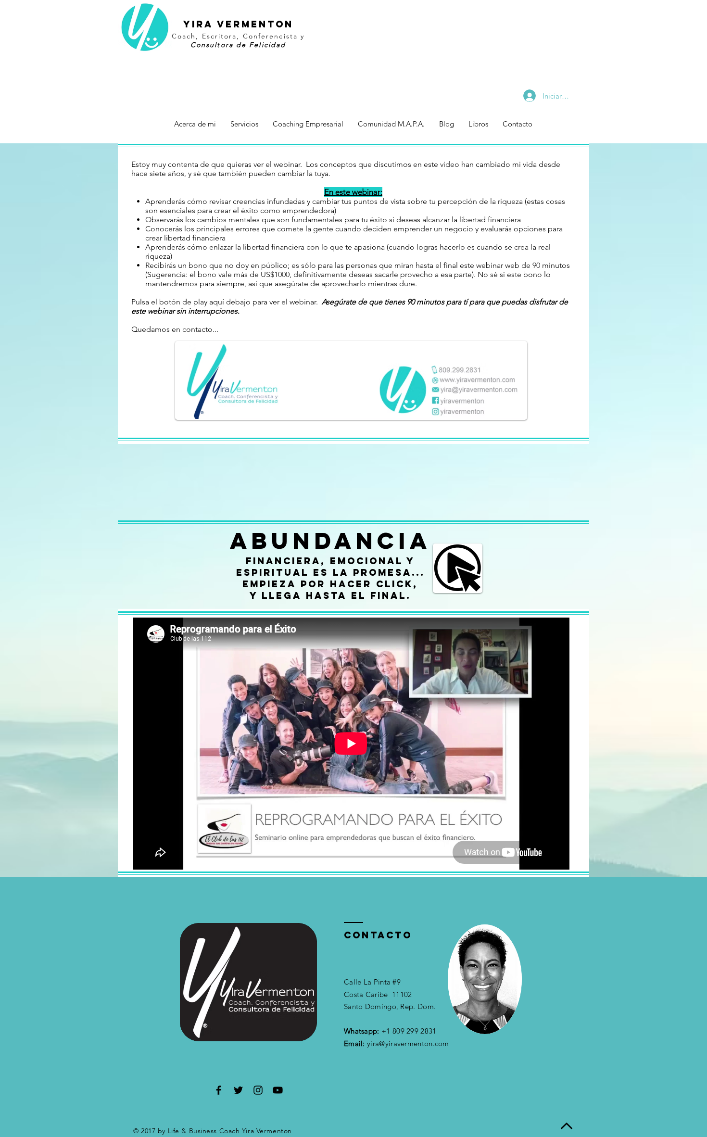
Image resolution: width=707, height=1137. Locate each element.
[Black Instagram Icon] (258, 1090)
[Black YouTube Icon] (278, 1090)
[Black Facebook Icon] (219, 1090)
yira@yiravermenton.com (408, 1043)
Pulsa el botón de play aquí (177, 301)
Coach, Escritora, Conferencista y (238, 36)
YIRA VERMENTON (238, 24)
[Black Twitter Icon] (238, 1090)
